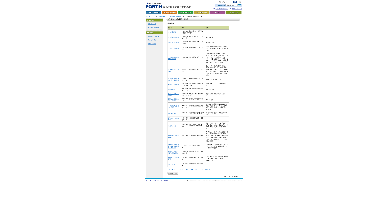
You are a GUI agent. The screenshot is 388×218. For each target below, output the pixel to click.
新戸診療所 (171, 89)
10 (182, 169)
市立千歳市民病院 (173, 37)
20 (207, 169)
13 (190, 169)
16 (197, 169)
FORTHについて (222, 9)
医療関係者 (234, 12)
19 (205, 169)
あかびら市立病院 (173, 42)
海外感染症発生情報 (169, 12)
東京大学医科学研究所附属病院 (173, 58)
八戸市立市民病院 (173, 48)
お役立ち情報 (202, 12)
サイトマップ (237, 9)
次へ (211, 169)
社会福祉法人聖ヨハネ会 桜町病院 (173, 79)
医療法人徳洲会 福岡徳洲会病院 (173, 152)
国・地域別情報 (185, 12)
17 (200, 169)
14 (192, 169)
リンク (218, 12)
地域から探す (152, 44)
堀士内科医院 (172, 114)
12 (187, 169)
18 (202, 169)
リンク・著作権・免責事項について (161, 180)
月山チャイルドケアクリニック (173, 125)
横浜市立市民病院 (173, 84)
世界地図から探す (153, 36)
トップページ (153, 12)
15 (195, 169)
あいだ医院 (171, 164)
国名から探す (152, 40)
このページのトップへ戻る (231, 177)
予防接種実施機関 (175, 16)
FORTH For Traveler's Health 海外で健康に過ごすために (168, 5)
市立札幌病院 (172, 32)
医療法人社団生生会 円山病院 (173, 99)
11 (185, 169)
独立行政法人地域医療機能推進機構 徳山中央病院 (174, 146)
